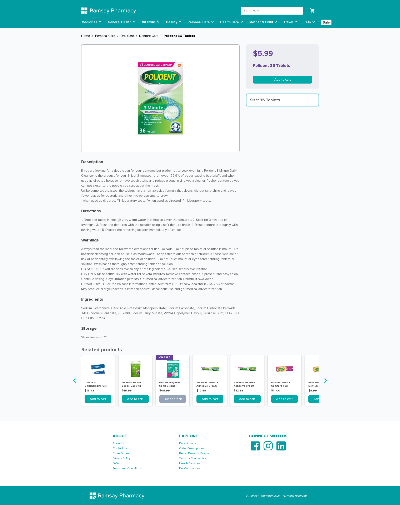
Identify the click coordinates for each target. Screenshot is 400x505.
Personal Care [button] (199, 22)
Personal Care (105, 36)
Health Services (189, 463)
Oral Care (127, 36)
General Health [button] (120, 22)
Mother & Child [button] (261, 22)
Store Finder (121, 453)
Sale (326, 22)
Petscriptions (187, 443)
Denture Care (149, 36)
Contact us (120, 448)
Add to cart (282, 80)
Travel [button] (288, 22)
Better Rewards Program (195, 453)
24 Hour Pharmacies (192, 458)
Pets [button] (308, 22)
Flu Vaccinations (189, 468)
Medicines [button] (89, 22)
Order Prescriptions (191, 448)
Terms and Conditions (127, 468)
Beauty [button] (172, 22)
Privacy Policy (121, 458)
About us (119, 443)
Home (85, 36)
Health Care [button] (230, 22)
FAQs (116, 463)
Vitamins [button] (149, 22)
